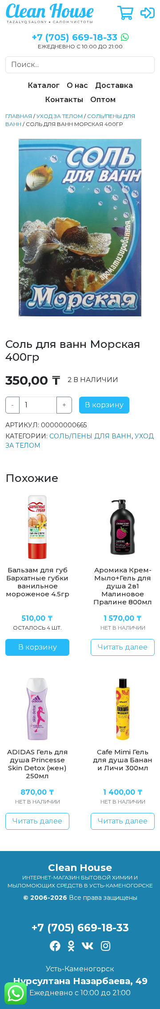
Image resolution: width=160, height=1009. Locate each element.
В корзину (104, 405)
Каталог (44, 85)
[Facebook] (55, 947)
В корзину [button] (37, 647)
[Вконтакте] (87, 947)
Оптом (103, 99)
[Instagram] (105, 947)
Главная (18, 116)
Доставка (114, 85)
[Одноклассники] (71, 947)
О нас (77, 85)
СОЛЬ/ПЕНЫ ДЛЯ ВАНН (90, 436)
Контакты (64, 99)
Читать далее (123, 647)
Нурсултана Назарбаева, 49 (80, 981)
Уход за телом (59, 116)
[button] (125, 13)
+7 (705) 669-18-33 (80, 928)
